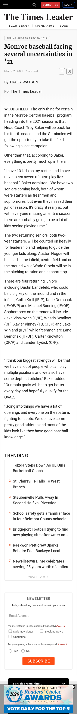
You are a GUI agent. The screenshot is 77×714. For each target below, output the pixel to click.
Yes (15, 651)
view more (37, 576)
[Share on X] (69, 71)
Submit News (44, 25)
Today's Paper (19, 25)
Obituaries (19, 636)
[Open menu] (5, 5)
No (28, 651)
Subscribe (50, 4)
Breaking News (54, 631)
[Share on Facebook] (62, 71)
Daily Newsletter (23, 631)
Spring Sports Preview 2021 (27, 38)
